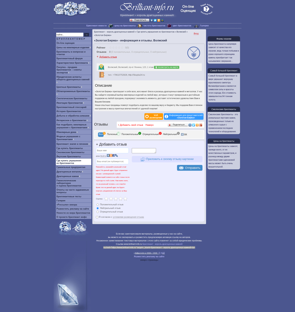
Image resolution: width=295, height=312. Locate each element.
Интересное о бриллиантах (71, 120)
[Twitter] (155, 20)
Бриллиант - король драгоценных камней (162, 244)
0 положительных (121, 52)
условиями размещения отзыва (128, 217)
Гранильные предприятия (71, 167)
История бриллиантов (69, 111)
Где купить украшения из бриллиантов (69, 161)
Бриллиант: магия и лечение (72, 144)
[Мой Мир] (162, 20)
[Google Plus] (201, 125)
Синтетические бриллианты (72, 98)
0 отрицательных (140, 52)
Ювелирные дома (66, 132)
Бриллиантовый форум (70, 58)
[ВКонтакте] (151, 20)
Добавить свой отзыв (131, 125)
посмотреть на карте (167, 67)
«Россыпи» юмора (67, 204)
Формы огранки (223, 39)
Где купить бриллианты (70, 148)
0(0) (126, 47)
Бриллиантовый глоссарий (71, 107)
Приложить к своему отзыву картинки (169, 159)
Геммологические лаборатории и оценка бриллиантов (69, 183)
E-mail (162, 253)
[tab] (101, 134)
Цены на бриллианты (223, 141)
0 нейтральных (158, 52)
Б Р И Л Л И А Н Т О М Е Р (71, 39)
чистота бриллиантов (154, 25)
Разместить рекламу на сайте (73, 208)
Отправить (192, 168)
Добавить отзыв (108, 56)
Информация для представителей (186, 116)
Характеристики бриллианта (72, 63)
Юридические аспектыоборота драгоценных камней (73, 78)
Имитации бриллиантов (70, 103)
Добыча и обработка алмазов (73, 115)
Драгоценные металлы (69, 171)
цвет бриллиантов (182, 25)
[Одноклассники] (159, 20)
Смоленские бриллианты (70, 152)
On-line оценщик (66, 43)
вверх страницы (149, 260)
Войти (103, 156)
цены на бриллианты (125, 25)
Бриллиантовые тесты (69, 196)
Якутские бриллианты (69, 156)
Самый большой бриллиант (223, 70)
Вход (196, 33)
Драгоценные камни (68, 176)
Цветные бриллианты (69, 87)
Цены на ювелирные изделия (73, 47)
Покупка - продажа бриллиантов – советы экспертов (69, 70)
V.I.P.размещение (156, 116)
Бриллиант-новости (96, 25)
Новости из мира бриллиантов (73, 213)
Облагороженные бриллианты (73, 91)
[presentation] (101, 134)
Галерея (204, 25)
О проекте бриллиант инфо (72, 217)
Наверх (149, 125)
